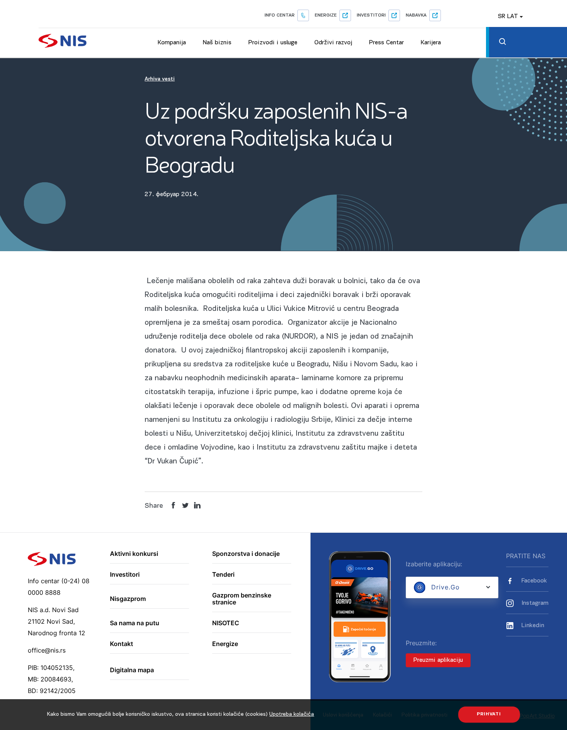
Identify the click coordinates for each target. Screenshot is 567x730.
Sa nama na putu (134, 623)
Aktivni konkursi (134, 553)
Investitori (371, 15)
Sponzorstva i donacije (246, 553)
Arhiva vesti (160, 79)
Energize (326, 15)
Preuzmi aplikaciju (438, 660)
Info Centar (280, 15)
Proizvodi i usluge (272, 43)
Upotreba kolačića (291, 714)
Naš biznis (217, 43)
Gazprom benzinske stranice (241, 599)
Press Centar (386, 43)
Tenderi (223, 574)
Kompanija (172, 43)
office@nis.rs (47, 650)
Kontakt (121, 644)
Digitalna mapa (132, 670)
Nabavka (416, 15)
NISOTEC (225, 623)
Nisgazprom (128, 599)
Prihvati (489, 714)
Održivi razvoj (333, 43)
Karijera (431, 43)
